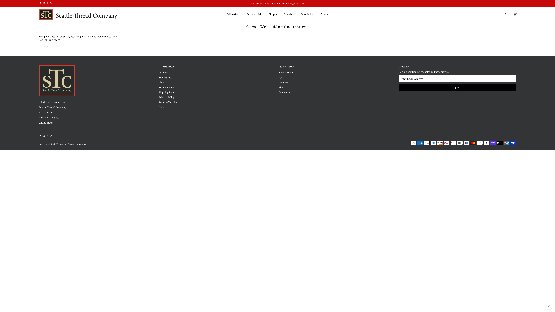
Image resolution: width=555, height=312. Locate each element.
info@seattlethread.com (52, 102)
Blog (281, 87)
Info (323, 14)
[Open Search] (505, 14)
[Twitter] (51, 3)
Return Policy (166, 87)
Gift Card (284, 82)
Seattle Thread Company (72, 144)
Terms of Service (168, 102)
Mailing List (165, 77)
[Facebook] (40, 3)
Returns (163, 72)
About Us (164, 82)
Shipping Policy (167, 92)
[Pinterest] (47, 3)
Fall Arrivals (233, 14)
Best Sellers (308, 14)
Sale (281, 77)
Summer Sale (254, 14)
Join (457, 87)
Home (162, 107)
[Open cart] (514, 14)
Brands (288, 14)
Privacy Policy (166, 97)
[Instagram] (43, 3)
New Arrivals (286, 72)
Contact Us (284, 92)
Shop (272, 14)
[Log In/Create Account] (509, 14)
